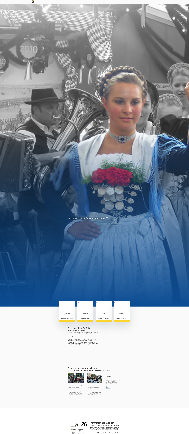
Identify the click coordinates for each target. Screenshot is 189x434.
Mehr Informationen (67, 321)
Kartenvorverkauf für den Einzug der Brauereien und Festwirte (75, 386)
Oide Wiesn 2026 (109, 376)
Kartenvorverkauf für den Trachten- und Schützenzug (94, 386)
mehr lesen (70, 398)
